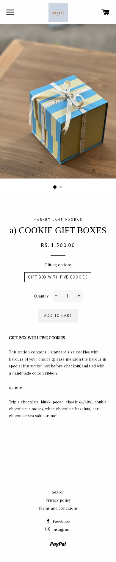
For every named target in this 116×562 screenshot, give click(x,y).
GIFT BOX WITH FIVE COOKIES (58, 277)
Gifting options (58, 264)
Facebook (60, 521)
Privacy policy (58, 500)
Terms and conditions (58, 508)
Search (58, 492)
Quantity (41, 296)
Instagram (60, 529)
